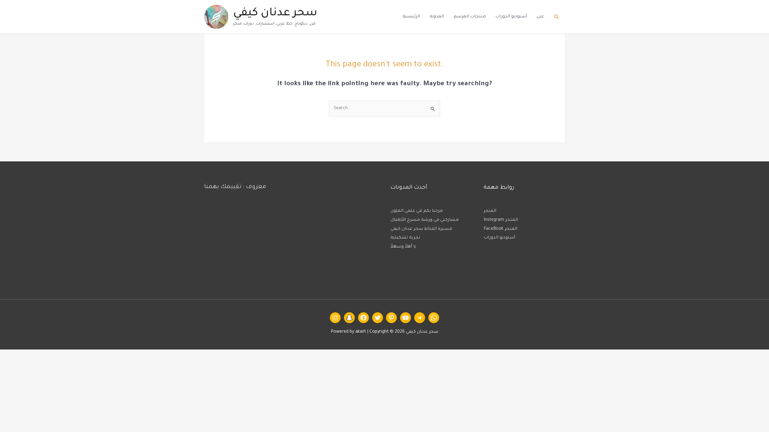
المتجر (490, 211)
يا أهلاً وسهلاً (403, 246)
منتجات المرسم (470, 16)
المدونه (437, 16)
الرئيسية (411, 16)
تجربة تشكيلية (405, 238)
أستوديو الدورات (511, 16)
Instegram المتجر (501, 220)
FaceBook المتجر (500, 229)
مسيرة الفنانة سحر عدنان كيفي (421, 229)
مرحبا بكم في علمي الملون (417, 211)
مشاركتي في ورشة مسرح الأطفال (425, 220)
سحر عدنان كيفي (275, 14)
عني (540, 16)
